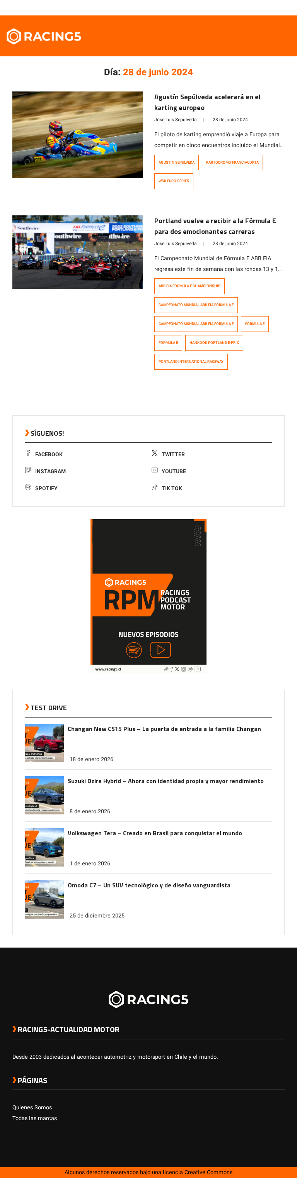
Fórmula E (255, 324)
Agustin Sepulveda (177, 162)
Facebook (49, 454)
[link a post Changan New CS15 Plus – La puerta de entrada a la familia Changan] (44, 761)
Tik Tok (172, 488)
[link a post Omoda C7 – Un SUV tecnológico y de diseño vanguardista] (44, 917)
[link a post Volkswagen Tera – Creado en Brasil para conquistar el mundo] (44, 865)
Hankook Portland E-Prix (214, 342)
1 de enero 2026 (90, 864)
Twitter (173, 454)
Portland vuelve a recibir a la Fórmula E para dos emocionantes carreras (215, 226)
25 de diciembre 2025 (97, 916)
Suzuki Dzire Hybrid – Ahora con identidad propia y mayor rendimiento (166, 780)
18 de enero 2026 (91, 759)
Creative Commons (208, 1172)
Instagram (50, 471)
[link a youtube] (265, 7)
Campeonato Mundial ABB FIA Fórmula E (196, 324)
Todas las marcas (34, 1118)
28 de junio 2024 (230, 119)
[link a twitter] (250, 7)
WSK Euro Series (174, 181)
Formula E (168, 342)
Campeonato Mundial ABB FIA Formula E (196, 305)
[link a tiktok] (281, 7)
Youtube (174, 471)
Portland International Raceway (191, 361)
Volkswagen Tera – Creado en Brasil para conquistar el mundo (155, 833)
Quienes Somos (32, 1108)
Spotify (46, 488)
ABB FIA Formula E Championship (189, 286)
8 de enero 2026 (90, 811)
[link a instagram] (257, 7)
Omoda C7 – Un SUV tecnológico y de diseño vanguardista (149, 885)
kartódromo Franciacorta (232, 162)
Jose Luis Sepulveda (175, 119)
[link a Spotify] (273, 7)
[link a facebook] (242, 7)
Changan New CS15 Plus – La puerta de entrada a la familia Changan (164, 728)
